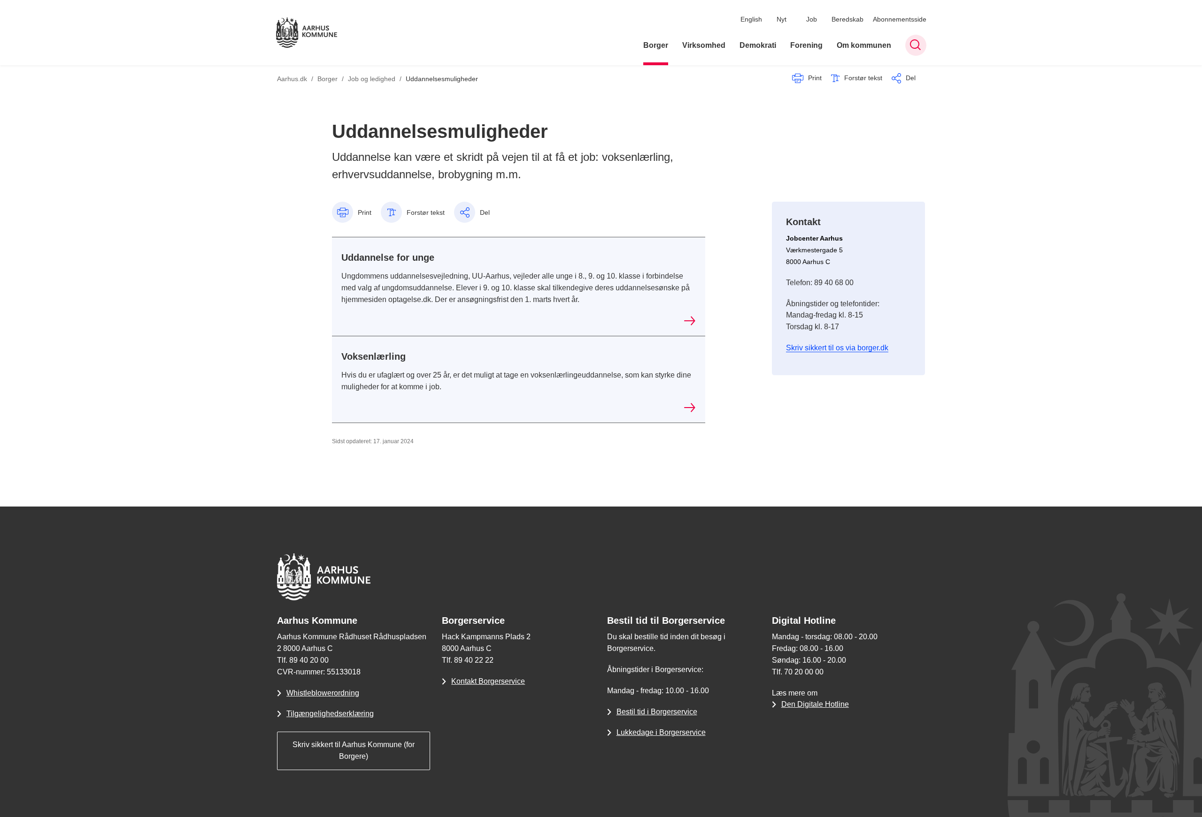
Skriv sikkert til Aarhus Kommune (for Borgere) (354, 750)
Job (811, 19)
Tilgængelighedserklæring (330, 714)
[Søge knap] (915, 45)
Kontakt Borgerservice (488, 681)
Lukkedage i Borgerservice (661, 732)
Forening (806, 45)
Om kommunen (864, 45)
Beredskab (847, 19)
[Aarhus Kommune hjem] (306, 32)
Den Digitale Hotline (815, 704)
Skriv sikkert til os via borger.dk (837, 348)
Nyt (781, 19)
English (751, 19)
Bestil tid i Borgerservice (656, 712)
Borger (655, 45)
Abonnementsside (899, 19)
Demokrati (758, 45)
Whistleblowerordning (322, 693)
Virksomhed (703, 45)
